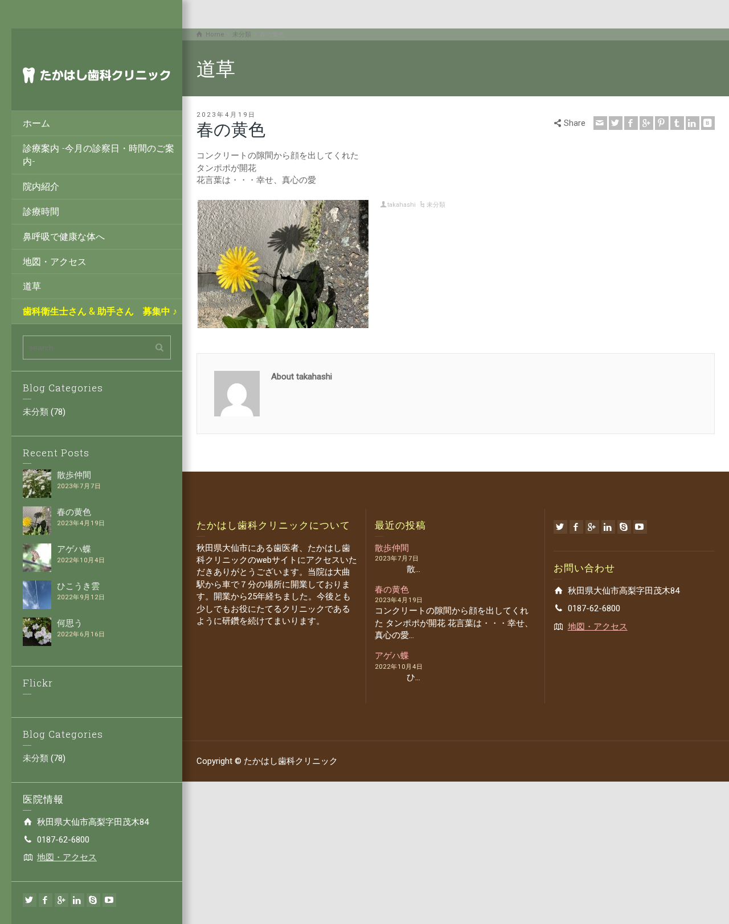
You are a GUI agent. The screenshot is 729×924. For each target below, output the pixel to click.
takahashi (401, 204)
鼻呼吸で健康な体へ (64, 236)
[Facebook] (45, 900)
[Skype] (93, 900)
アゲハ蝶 (74, 549)
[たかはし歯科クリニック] (97, 74)
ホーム (36, 123)
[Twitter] (29, 900)
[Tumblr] (677, 123)
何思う (70, 623)
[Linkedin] (77, 900)
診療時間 (41, 211)
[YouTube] (109, 900)
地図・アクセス (55, 261)
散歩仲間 (74, 475)
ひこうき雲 (78, 586)
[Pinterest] (662, 123)
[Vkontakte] (708, 123)
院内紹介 (41, 186)
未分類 (35, 412)
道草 (32, 286)
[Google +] (61, 900)
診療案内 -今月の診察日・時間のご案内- (98, 154)
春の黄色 (74, 512)
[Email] (600, 123)
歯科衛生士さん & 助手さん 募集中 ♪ (100, 311)
